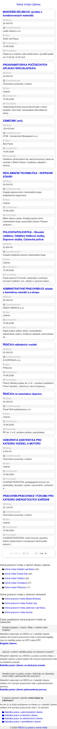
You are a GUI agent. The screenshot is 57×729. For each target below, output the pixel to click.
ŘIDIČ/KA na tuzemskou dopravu (22, 394)
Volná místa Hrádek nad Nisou (20, 569)
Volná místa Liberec (28, 4)
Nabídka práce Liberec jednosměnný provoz (23, 689)
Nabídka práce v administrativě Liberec (23, 712)
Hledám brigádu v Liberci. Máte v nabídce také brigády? (24, 628)
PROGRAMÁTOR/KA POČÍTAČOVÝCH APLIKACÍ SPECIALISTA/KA (25, 66)
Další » (42, 553)
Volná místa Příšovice (15, 587)
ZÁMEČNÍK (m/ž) (13, 121)
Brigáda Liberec (8, 643)
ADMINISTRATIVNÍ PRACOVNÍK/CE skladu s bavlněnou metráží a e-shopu (28, 290)
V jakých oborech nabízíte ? (22, 699)
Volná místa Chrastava (16, 582)
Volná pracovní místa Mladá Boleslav (23, 598)
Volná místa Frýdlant (15, 578)
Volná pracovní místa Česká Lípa (21, 603)
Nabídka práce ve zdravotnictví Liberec (23, 718)
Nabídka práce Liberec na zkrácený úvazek (22, 665)
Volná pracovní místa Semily (19, 612)
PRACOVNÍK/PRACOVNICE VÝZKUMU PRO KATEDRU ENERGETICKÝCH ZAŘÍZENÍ (28, 497)
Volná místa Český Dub (16, 573)
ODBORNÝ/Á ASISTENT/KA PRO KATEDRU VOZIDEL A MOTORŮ (22, 441)
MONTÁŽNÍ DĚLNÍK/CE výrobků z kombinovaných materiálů (22, 13)
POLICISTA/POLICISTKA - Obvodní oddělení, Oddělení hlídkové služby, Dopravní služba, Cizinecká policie (24, 235)
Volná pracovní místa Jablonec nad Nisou (25, 607)
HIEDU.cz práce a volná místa (32, 727)
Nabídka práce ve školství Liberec (21, 715)
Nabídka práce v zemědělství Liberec (22, 721)
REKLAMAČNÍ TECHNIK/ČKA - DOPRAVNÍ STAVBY (28, 174)
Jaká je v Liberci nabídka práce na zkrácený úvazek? (28, 651)
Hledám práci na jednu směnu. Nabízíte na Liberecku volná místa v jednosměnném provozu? (28, 675)
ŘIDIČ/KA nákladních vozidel (20, 344)
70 (36, 553)
